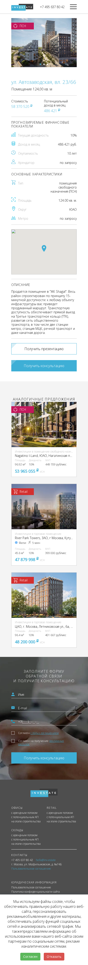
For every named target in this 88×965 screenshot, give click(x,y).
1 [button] (40, 64)
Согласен (38, 733)
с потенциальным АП (25, 817)
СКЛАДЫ (17, 830)
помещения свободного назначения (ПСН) (64, 187)
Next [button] (69, 425)
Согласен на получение (41, 742)
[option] (44, 42)
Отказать (54, 956)
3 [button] (47, 64)
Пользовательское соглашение (31, 887)
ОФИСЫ (17, 808)
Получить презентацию (44, 348)
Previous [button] (19, 425)
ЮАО (73, 209)
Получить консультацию (44, 365)
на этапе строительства (26, 821)
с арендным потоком (24, 813)
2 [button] (44, 64)
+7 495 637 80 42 (52, 7)
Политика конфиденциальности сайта (35, 892)
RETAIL (52, 808)
